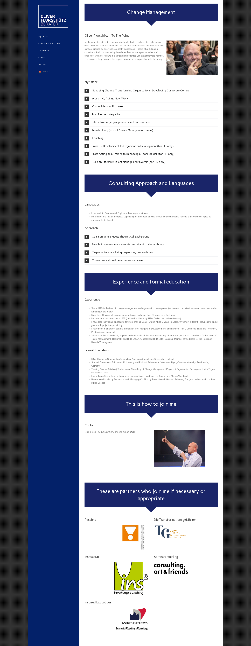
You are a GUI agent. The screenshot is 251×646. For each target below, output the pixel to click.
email (132, 432)
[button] (151, 91)
